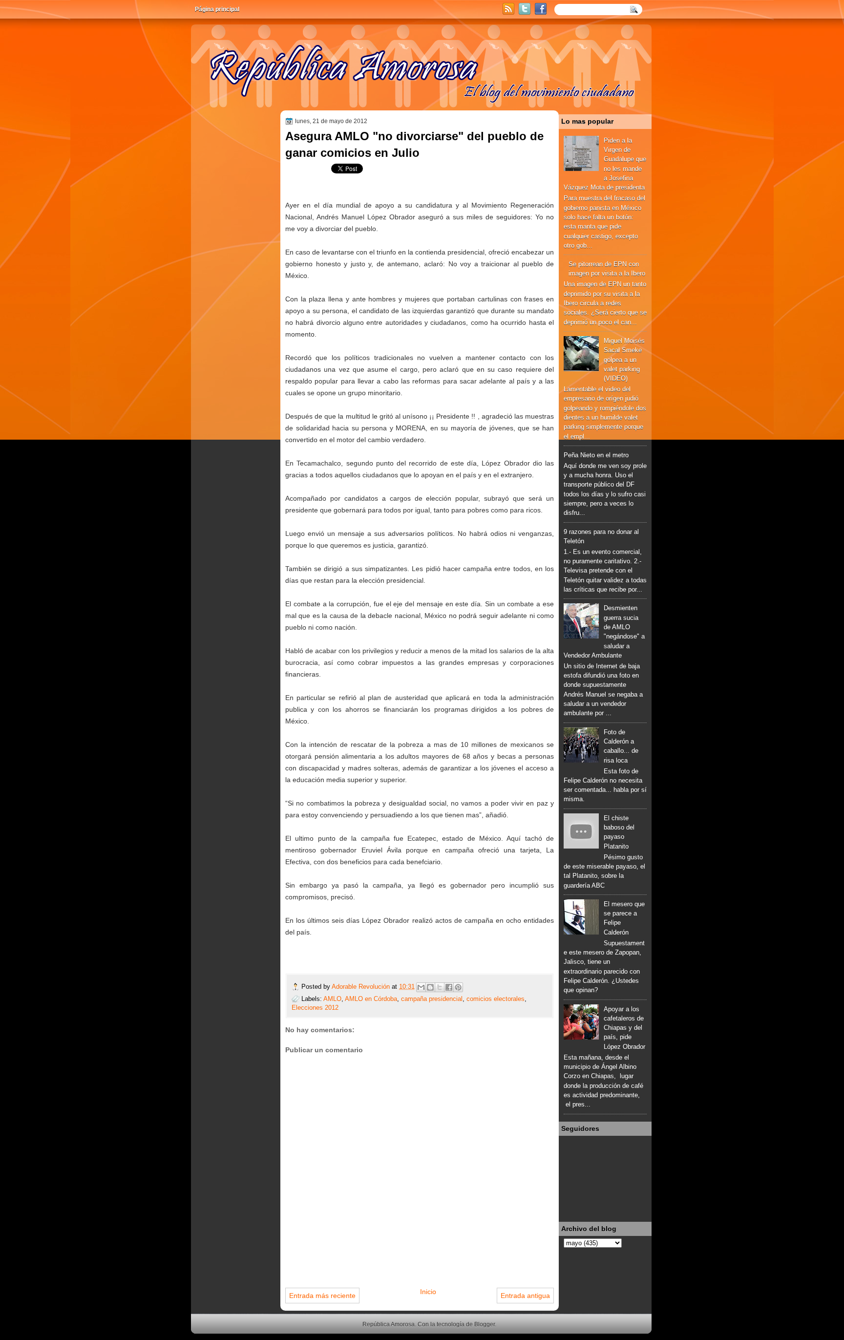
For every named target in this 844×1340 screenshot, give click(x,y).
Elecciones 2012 (315, 1007)
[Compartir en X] (439, 987)
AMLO (332, 998)
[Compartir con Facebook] (449, 987)
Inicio (428, 1292)
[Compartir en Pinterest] (458, 987)
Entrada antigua (525, 1295)
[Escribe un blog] (430, 987)
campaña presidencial (432, 998)
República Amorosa (388, 1324)
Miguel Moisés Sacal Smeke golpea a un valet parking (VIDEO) (624, 359)
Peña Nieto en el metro (596, 455)
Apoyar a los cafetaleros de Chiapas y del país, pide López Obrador (624, 1027)
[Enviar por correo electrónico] (421, 987)
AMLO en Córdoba (371, 998)
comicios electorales (495, 998)
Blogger (484, 1324)
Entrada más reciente (322, 1295)
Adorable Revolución (362, 986)
